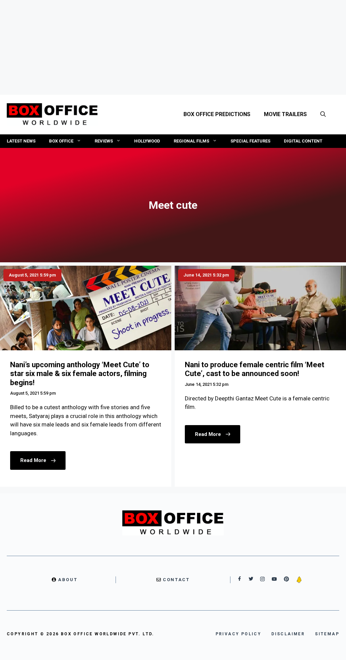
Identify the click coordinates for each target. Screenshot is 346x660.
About (67, 579)
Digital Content (303, 141)
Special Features (250, 141)
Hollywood (147, 141)
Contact (176, 579)
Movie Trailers (285, 114)
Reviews (104, 141)
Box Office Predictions (216, 114)
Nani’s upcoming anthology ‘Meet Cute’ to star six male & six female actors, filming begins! (79, 373)
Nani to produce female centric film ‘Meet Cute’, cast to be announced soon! (254, 369)
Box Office (61, 141)
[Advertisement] (173, 47)
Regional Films (191, 141)
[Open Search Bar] (323, 114)
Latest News (21, 141)
